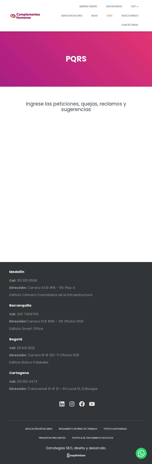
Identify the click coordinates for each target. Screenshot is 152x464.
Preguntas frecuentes (52, 437)
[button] (141, 453)
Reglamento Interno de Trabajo (78, 428)
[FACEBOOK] (82, 404)
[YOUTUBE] (92, 404)
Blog (95, 15)
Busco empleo (130, 15)
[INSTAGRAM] (72, 404)
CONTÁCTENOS (129, 24)
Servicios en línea (71, 15)
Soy (133, 6)
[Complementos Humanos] (25, 15)
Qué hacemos (114, 6)
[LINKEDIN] (62, 404)
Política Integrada (115, 428)
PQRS (110, 15)
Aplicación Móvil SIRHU (38, 428)
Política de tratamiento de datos (92, 437)
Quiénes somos (88, 6)
